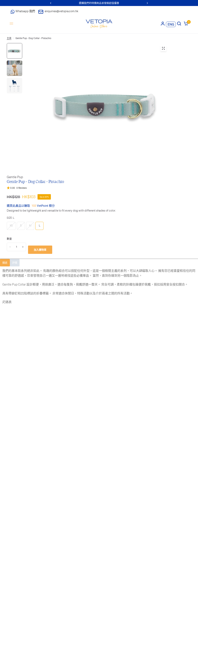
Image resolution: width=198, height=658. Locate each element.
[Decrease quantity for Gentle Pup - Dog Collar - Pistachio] (10, 247)
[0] (185, 23)
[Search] (179, 23)
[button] (99, 188)
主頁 (9, 38)
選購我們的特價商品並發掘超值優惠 (99, 3)
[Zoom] (163, 48)
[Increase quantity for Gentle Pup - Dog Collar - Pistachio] (23, 247)
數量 (9, 238)
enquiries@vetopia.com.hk (61, 11)
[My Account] (163, 23)
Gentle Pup (15, 177)
